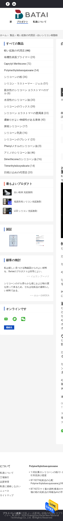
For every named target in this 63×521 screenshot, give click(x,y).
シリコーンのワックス (17, 106)
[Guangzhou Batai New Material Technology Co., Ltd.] (31, 14)
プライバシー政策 (12, 513)
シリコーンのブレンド (17, 139)
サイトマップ (7, 495)
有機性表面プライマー (17, 57)
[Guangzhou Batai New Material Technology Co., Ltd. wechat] (25, 319)
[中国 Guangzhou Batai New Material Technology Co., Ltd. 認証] (13, 240)
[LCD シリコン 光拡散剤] (7, 211)
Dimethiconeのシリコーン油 (20, 159)
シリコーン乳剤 (13, 132)
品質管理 (4, 481)
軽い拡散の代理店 (26, 35)
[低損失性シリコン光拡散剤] (7, 201)
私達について (40, 21)
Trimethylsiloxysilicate (17, 165)
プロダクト (22, 21)
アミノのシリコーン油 (17, 152)
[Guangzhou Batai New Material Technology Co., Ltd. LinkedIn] (14, 4)
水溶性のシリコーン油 (17, 99)
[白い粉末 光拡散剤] (7, 192)
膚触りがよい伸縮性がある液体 (22, 119)
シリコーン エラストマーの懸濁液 (23, 113)
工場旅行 (4, 477)
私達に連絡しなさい (10, 486)
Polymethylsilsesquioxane (19, 70)
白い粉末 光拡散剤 (23, 192)
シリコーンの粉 (13, 76)
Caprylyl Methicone (15, 63)
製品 (12, 35)
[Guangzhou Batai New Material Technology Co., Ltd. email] (8, 319)
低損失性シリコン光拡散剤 (27, 201)
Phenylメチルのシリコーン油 (21, 146)
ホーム (3, 35)
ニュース (4, 490)
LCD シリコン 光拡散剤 (25, 211)
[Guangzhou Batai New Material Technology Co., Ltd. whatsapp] (17, 319)
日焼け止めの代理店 (15, 172)
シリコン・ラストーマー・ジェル (23, 83)
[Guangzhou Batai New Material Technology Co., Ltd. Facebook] (8, 4)
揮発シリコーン (13, 126)
